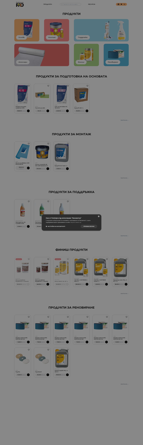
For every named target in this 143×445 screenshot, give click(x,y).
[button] (55, 226)
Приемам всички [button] (88, 226)
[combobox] (98, 216)
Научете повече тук (76, 222)
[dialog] (71, 222)
